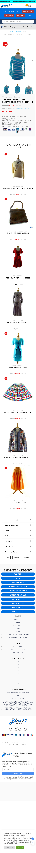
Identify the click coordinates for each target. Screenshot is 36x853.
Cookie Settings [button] (9, 847)
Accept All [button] (20, 847)
